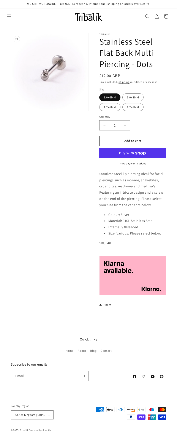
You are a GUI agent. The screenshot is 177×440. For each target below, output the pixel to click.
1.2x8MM (133, 107)
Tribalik (24, 430)
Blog (93, 351)
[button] (9, 16)
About (82, 351)
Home (69, 351)
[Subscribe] (83, 376)
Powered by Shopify (40, 430)
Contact (106, 351)
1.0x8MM (133, 97)
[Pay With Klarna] (132, 275)
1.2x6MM (110, 107)
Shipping (124, 82)
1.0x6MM (110, 97)
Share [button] (108, 305)
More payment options (133, 163)
